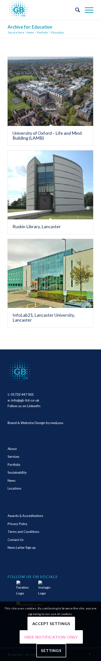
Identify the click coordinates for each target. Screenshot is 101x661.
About (12, 449)
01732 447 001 (22, 394)
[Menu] (86, 10)
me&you (56, 423)
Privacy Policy (17, 524)
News (11, 480)
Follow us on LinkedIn (24, 406)
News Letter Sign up (22, 547)
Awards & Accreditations (25, 516)
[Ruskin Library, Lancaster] (50, 184)
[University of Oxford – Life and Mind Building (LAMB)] (50, 91)
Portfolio (14, 465)
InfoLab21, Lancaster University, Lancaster (44, 317)
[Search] (75, 10)
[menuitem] (75, 10)
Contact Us (16, 540)
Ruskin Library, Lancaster (37, 226)
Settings (51, 650)
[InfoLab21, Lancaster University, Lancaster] (50, 273)
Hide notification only (51, 637)
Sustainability (17, 472)
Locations (14, 488)
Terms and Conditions (23, 532)
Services (13, 457)
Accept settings (51, 623)
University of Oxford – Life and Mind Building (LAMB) (47, 135)
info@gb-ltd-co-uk (25, 400)
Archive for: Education (30, 27)
